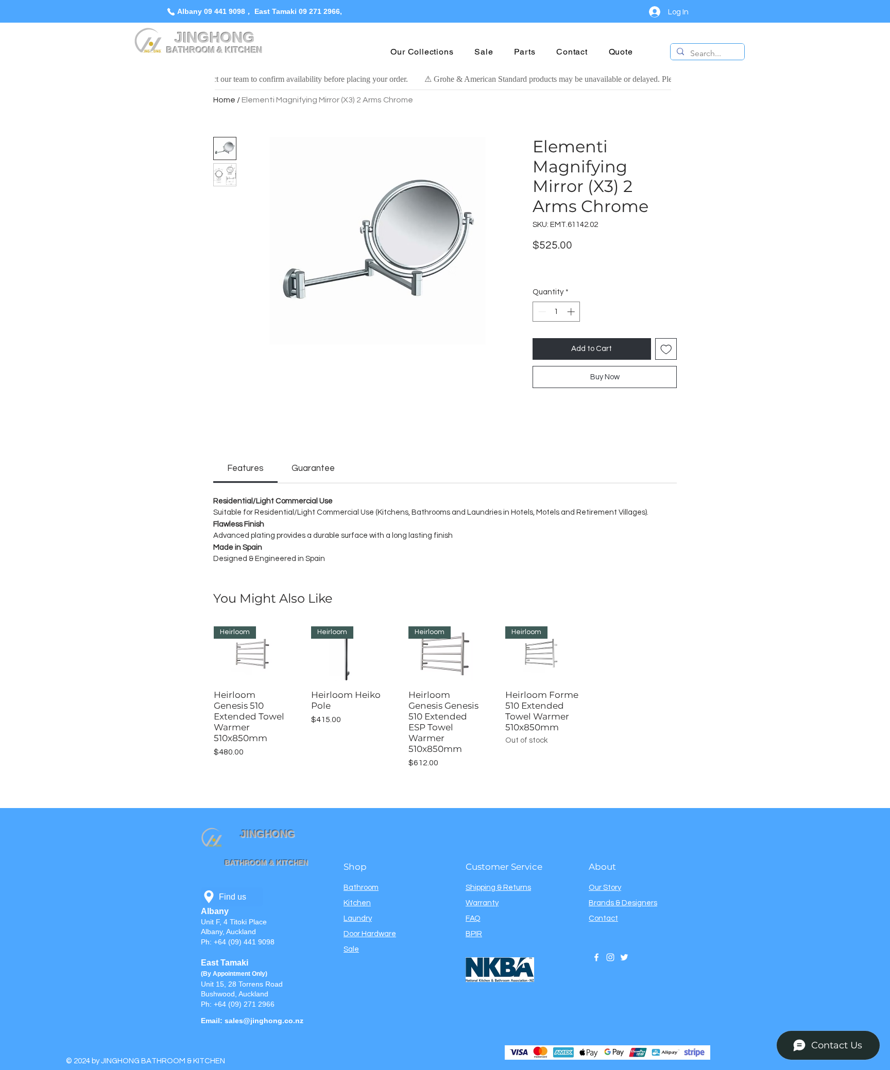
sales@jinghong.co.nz (264, 1020)
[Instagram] (610, 957)
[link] (245, 468)
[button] (422, 52)
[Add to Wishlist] (666, 349)
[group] (445, 697)
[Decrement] (541, 311)
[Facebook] (596, 957)
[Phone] (170, 11)
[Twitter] (624, 957)
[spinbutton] (556, 311)
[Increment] (572, 311)
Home (224, 100)
